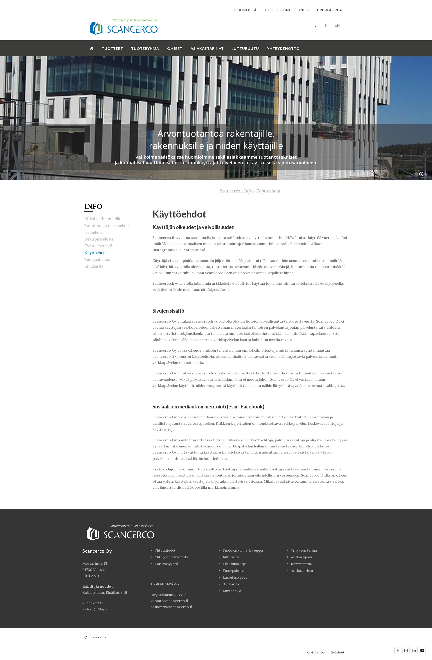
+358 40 (158, 584)
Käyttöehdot (95, 252)
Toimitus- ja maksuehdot (107, 225)
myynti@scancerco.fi (169, 594)
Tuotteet (112, 48)
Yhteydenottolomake (172, 557)
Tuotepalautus (97, 259)
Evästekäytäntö (98, 245)
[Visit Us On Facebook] (398, 650)
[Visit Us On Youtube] (422, 650)
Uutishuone (278, 10)
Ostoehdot (93, 232)
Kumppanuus (301, 564)
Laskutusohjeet (235, 577)
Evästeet (337, 652)
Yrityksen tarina (304, 550)
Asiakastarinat (207, 48)
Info (304, 10)
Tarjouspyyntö (166, 564)
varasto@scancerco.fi (169, 600)
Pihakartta (94, 603)
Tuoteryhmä (145, 48)
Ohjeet (174, 48)
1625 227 (172, 584)
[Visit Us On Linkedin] (414, 650)
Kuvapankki (232, 591)
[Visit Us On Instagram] (406, 650)
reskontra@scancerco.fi (171, 607)
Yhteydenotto (283, 48)
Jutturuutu (245, 48)
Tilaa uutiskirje (234, 564)
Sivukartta (93, 266)
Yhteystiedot (165, 550)
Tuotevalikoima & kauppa (243, 550)
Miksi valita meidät (102, 218)
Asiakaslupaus (301, 557)
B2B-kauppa (329, 10)
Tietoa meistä (242, 10)
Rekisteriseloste (99, 239)
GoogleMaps (96, 609)
